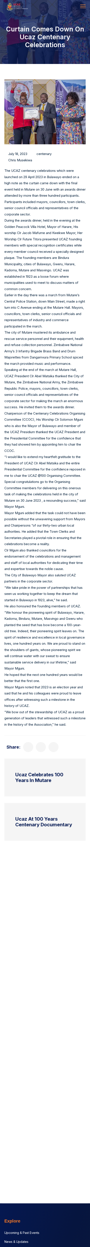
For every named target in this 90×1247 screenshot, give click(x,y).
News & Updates (16, 1242)
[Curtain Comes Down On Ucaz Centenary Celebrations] (28, 747)
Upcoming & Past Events (21, 1233)
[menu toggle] (83, 6)
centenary (44, 154)
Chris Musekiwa (20, 160)
